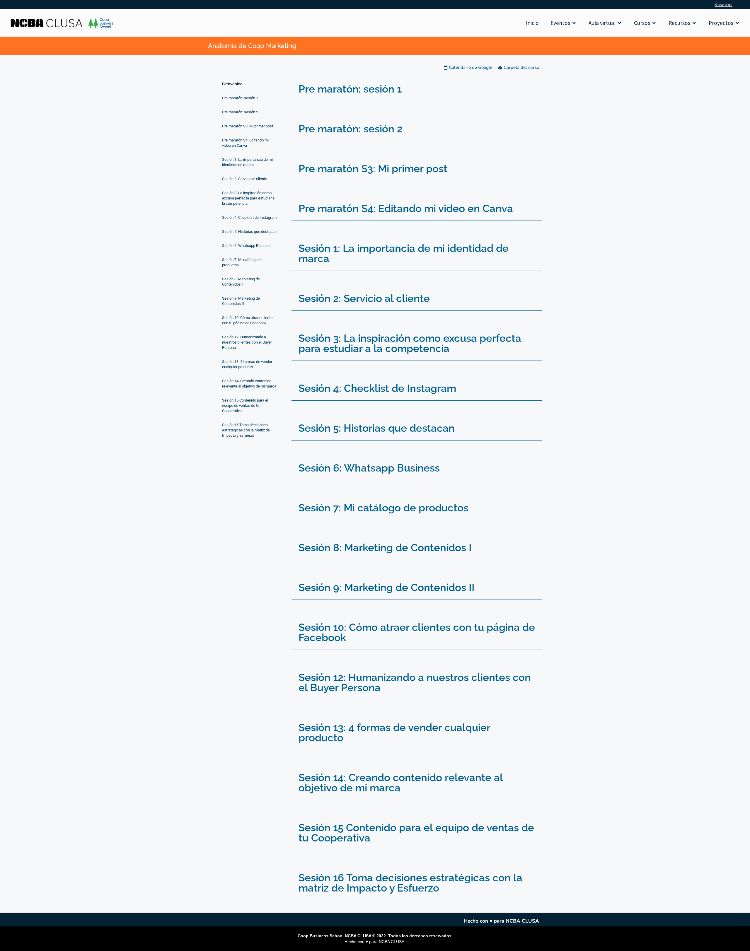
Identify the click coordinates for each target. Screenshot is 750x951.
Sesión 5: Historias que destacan (377, 428)
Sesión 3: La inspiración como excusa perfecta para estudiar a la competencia (410, 343)
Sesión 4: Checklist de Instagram (377, 388)
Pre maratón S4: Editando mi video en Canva (406, 208)
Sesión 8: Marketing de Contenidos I (385, 548)
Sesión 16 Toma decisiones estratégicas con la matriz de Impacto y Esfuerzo (410, 883)
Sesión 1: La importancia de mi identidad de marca (404, 253)
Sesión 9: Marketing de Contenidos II (387, 587)
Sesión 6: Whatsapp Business (369, 468)
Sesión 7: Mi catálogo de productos (383, 508)
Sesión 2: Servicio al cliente (364, 298)
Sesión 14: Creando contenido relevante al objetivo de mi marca (401, 782)
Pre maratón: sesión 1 (350, 89)
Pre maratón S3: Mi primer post (373, 169)
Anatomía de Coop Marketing (252, 45)
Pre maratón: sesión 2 (351, 129)
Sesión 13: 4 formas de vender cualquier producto (394, 732)
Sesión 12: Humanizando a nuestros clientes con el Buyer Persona (415, 682)
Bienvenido (232, 84)
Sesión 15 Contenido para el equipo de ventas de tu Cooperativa (416, 833)
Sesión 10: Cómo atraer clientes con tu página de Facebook (417, 632)
